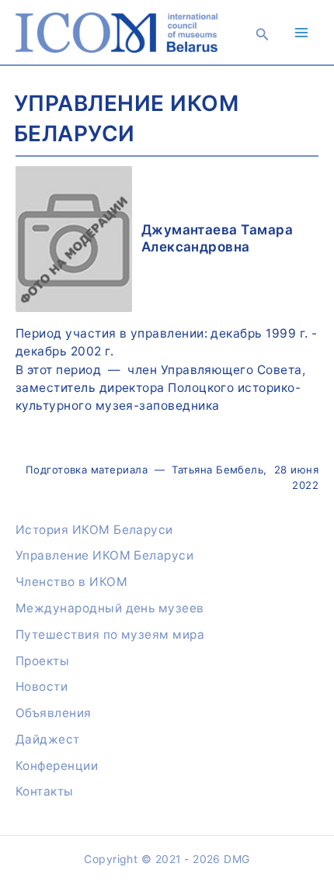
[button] (263, 34)
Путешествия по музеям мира (110, 634)
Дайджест (48, 739)
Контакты (45, 791)
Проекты (42, 661)
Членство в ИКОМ (71, 581)
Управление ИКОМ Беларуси (104, 555)
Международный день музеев (110, 608)
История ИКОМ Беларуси (94, 529)
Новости (42, 686)
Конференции (57, 765)
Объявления (54, 713)
